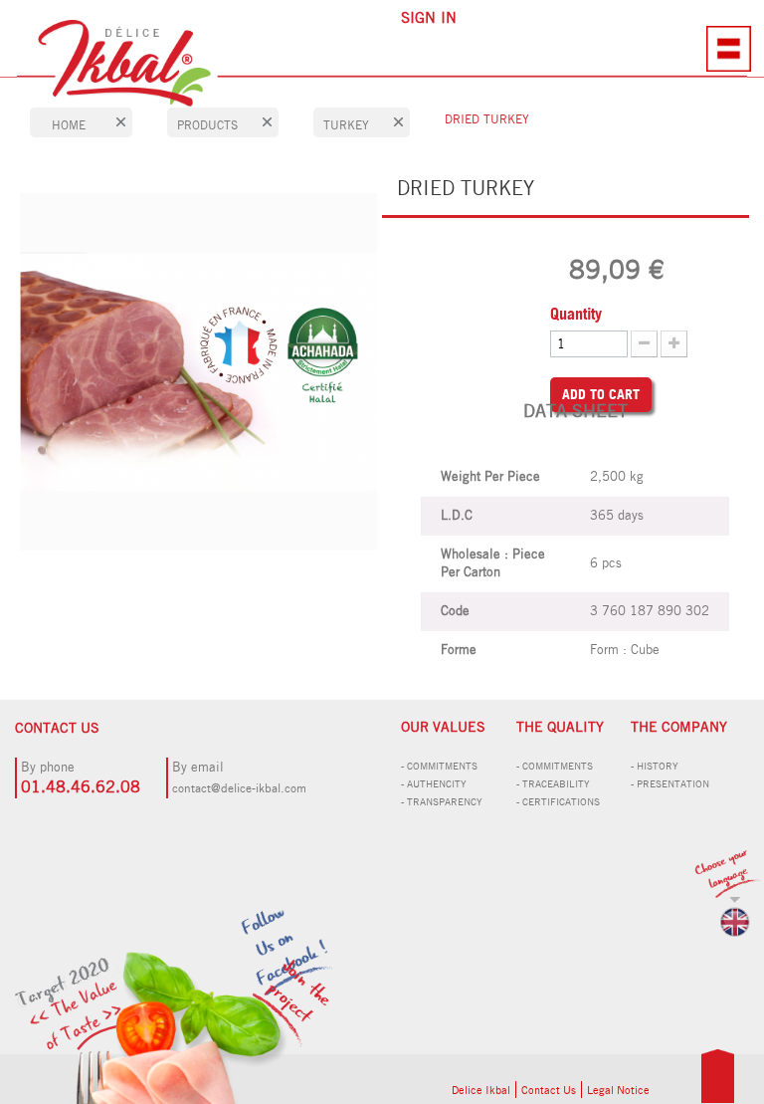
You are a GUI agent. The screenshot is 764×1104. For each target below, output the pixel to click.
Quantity (576, 314)
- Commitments (439, 766)
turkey (346, 124)
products (207, 124)
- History (654, 766)
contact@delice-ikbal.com (239, 787)
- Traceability (553, 783)
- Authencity (434, 783)
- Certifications (558, 801)
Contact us (548, 1089)
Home (69, 124)
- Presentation (670, 783)
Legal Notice (618, 1089)
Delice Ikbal (481, 1089)
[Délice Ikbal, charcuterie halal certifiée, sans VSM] (382, 64)
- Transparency (441, 801)
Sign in (429, 17)
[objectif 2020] (211, 1045)
